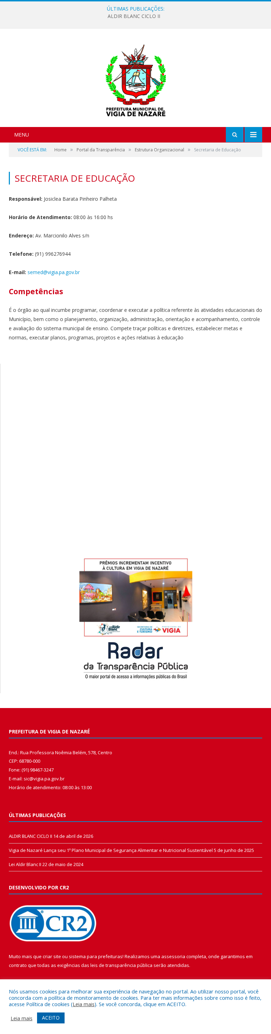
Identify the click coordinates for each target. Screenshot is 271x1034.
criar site (52, 956)
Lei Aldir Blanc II (25, 864)
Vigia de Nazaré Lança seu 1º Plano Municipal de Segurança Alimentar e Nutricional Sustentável (111, 850)
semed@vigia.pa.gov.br (54, 272)
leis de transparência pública (121, 965)
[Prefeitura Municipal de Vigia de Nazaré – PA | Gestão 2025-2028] (136, 78)
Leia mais (84, 1004)
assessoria (173, 956)
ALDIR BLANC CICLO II (134, 16)
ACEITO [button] (51, 1017)
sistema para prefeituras (95, 956)
